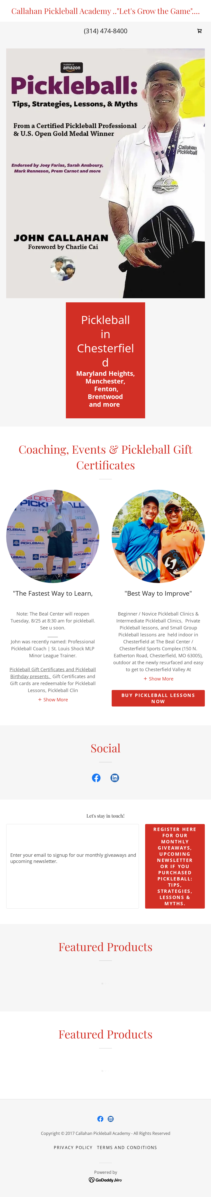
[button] (53, 699)
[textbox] (72, 866)
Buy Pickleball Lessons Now (158, 698)
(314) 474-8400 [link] (105, 30)
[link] (105, 12)
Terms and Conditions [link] (127, 1147)
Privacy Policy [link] (73, 1147)
